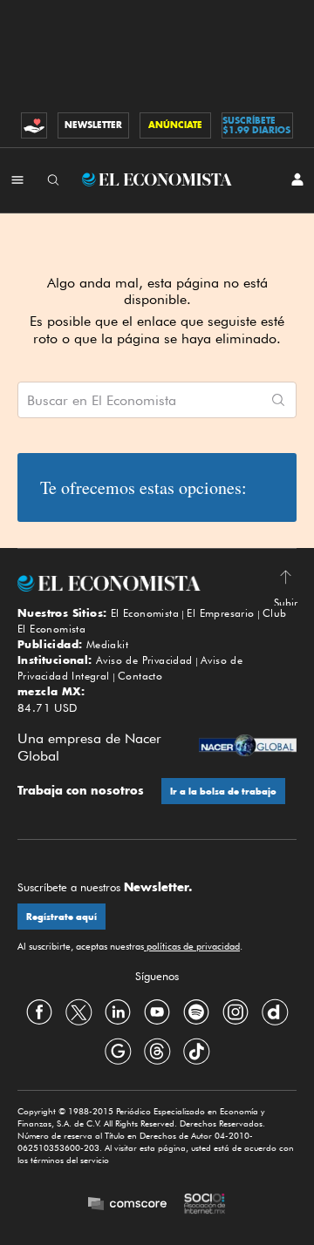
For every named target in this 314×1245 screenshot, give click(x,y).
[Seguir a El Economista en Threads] (157, 1050)
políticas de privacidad (192, 946)
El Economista (145, 612)
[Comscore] (127, 1205)
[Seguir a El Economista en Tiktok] (196, 1050)
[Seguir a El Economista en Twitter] (78, 1011)
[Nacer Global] (248, 747)
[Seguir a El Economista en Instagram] (235, 1011)
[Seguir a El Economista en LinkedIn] (117, 1011)
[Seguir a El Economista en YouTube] (157, 1011)
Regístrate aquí (61, 917)
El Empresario (220, 612)
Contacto (140, 675)
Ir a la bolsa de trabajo (223, 791)
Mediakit (107, 644)
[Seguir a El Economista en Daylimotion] (274, 1011)
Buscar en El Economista (101, 401)
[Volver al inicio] (157, 583)
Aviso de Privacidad (144, 659)
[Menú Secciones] (17, 179)
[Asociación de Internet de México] (205, 1205)
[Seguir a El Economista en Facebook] (39, 1011)
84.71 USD (47, 707)
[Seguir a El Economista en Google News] (117, 1050)
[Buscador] (53, 179)
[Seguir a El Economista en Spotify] (196, 1011)
